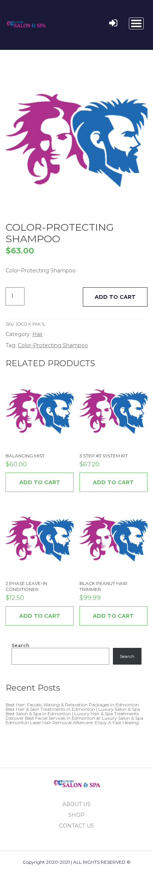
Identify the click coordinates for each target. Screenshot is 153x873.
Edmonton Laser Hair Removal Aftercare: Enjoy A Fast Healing (72, 722)
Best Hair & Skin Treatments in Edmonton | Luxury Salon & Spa (73, 709)
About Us (76, 804)
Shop (76, 815)
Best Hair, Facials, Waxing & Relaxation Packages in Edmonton (72, 704)
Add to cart (115, 297)
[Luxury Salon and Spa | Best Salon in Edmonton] (26, 23)
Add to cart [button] (39, 482)
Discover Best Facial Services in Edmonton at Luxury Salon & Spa (74, 718)
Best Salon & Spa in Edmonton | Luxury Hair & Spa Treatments (72, 713)
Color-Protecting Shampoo (53, 345)
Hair (37, 334)
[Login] (113, 23)
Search (20, 645)
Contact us (76, 825)
